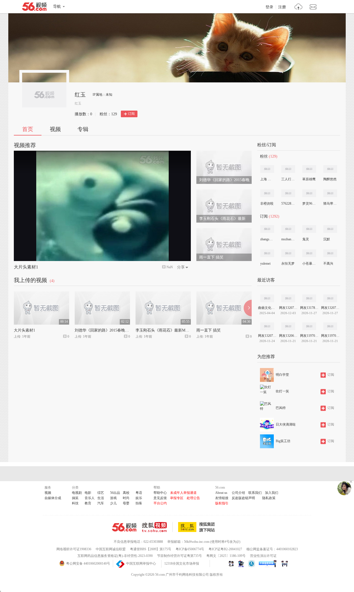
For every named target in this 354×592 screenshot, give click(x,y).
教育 (88, 503)
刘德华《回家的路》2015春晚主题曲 (106, 330)
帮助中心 (160, 493)
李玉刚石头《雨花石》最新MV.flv (164, 330)
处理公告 (193, 498)
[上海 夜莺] (267, 169)
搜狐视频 (157, 527)
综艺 (100, 493)
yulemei (265, 263)
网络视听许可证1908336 (73, 549)
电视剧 (77, 493)
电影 (88, 493)
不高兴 (328, 263)
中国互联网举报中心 (141, 563)
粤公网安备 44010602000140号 (88, 563)
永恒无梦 (288, 263)
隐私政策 (268, 498)
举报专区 (176, 498)
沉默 (326, 239)
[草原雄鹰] (309, 169)
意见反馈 (160, 498)
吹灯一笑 (282, 391)
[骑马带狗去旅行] (330, 193)
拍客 (139, 503)
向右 (248, 308)
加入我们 (271, 493)
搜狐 (197, 527)
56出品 (115, 493)
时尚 (126, 498)
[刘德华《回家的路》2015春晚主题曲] (224, 153)
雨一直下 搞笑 (208, 330)
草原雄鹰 (309, 179)
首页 (27, 129)
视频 (55, 129)
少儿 (113, 503)
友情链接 (221, 498)
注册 (282, 7)
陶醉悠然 (330, 179)
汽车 (100, 503)
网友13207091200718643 (288, 308)
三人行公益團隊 (288, 179)
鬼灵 (305, 239)
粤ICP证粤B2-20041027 (225, 549)
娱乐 (139, 498)
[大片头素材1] (41, 294)
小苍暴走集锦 (309, 263)
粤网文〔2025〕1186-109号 (226, 556)
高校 (126, 493)
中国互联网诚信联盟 (111, 549)
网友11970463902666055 (330, 336)
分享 (181, 267)
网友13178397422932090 (309, 308)
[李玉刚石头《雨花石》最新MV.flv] (224, 192)
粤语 (139, 493)
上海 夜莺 (267, 179)
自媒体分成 (53, 498)
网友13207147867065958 (330, 308)
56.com (34, 7)
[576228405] (288, 193)
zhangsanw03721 (267, 239)
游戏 (113, 498)
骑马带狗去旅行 (330, 203)
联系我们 (255, 493)
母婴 (126, 503)
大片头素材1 (26, 267)
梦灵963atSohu (309, 203)
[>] (299, 7)
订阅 (131, 114)
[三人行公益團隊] (288, 169)
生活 (100, 498)
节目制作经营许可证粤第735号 (179, 556)
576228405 (288, 203)
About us (221, 493)
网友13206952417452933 (288, 336)
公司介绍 (238, 493)
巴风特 (281, 408)
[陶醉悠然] (330, 169)
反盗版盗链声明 (243, 498)
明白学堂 (282, 375)
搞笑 (75, 498)
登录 (269, 7)
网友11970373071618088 (309, 336)
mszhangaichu (288, 239)
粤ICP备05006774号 (190, 549)
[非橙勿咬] (267, 193)
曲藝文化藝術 (267, 308)
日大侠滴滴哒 (286, 424)
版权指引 (221, 503)
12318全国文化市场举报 (181, 563)
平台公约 (160, 503)
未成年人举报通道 (183, 493)
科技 (75, 503)
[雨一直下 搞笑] (224, 231)
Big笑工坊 (283, 441)
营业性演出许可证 (263, 556)
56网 (124, 527)
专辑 (82, 129)
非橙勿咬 (267, 203)
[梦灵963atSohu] (309, 193)
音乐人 (90, 498)
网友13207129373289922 (267, 336)
